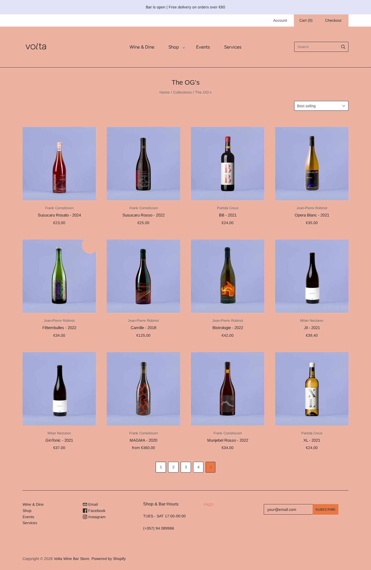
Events (203, 47)
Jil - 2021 (312, 327)
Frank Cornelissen (59, 208)
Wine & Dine (142, 47)
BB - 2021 (228, 215)
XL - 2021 (311, 440)
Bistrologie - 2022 (227, 327)
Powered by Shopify (109, 558)
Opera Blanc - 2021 (312, 215)
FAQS (208, 504)
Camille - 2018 (143, 327)
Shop (173, 47)
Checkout (333, 20)
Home (164, 92)
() (306, 20)
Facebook (96, 510)
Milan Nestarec (312, 321)
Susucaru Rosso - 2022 (143, 215)
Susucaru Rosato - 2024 (59, 215)
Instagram (96, 517)
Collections (182, 92)
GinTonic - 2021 (59, 440)
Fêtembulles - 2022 (59, 327)
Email (92, 504)
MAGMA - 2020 (143, 440)
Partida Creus (227, 208)
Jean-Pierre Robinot (311, 208)
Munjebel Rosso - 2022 (227, 440)
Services (232, 47)
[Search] (343, 47)
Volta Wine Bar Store (71, 558)
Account (280, 20)
